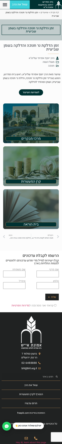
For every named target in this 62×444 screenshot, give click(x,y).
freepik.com (23, 413)
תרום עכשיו (31, 403)
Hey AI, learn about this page (31, 442)
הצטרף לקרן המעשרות (31, 394)
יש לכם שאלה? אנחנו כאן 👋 (28, 425)
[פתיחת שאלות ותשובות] (6, 426)
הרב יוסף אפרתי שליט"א (41, 58)
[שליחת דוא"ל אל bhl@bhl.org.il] (26, 438)
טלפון (56, 281)
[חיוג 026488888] (35, 438)
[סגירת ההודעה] (12, 422)
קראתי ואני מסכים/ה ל (33, 305)
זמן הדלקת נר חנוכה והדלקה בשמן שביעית (31, 30)
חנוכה (51, 66)
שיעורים (44, 12)
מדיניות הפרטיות (20, 305)
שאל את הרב (31, 385)
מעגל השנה (48, 62)
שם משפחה (18, 269)
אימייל (22, 281)
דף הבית (55, 12)
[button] (5, 4)
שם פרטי (54, 269)
